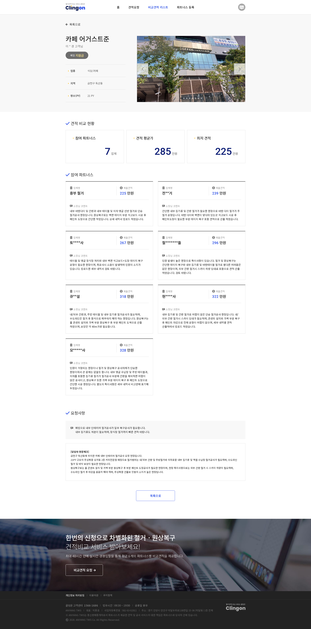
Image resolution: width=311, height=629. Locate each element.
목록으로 (75, 24)
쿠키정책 (107, 595)
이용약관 (93, 595)
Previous (142, 69)
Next (239, 69)
